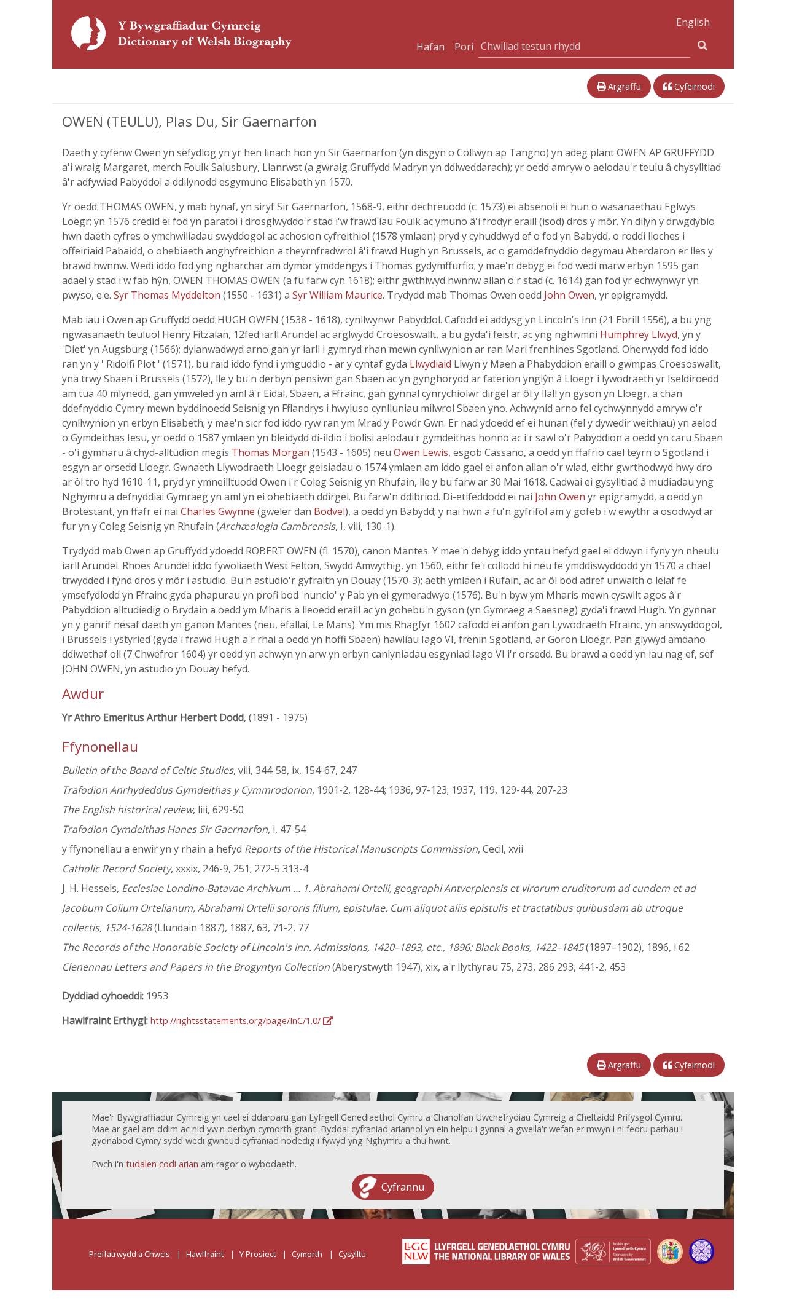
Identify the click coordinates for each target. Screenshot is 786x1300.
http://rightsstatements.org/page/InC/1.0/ (236, 1020)
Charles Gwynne (219, 511)
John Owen (569, 295)
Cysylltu (352, 1253)
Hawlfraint (205, 1253)
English (693, 22)
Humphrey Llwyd (638, 334)
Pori (463, 46)
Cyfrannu (402, 1187)
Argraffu (623, 86)
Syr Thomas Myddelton (168, 295)
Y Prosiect (257, 1253)
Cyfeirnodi (693, 86)
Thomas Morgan (272, 452)
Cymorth (307, 1253)
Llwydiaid (432, 364)
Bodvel (329, 511)
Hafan (430, 46)
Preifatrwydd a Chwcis (129, 1253)
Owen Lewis (421, 452)
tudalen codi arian (162, 1164)
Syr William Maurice (337, 295)
